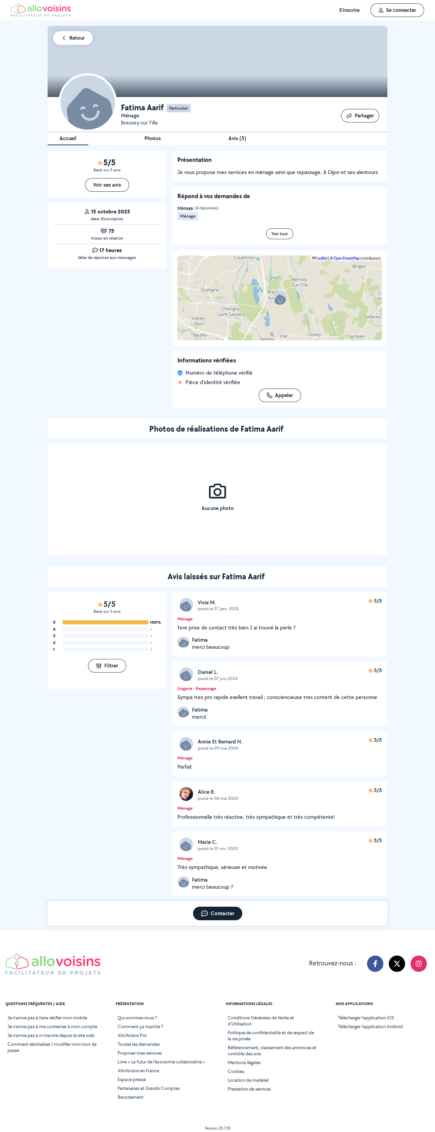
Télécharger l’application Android (370, 1026)
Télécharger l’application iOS (366, 1018)
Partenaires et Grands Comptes (149, 1088)
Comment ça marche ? (140, 1026)
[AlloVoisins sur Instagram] (419, 964)
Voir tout (280, 234)
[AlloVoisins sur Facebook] (375, 964)
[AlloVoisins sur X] (397, 964)
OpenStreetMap (347, 258)
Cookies (236, 1071)
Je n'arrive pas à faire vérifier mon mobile (47, 1018)
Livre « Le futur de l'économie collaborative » (161, 1062)
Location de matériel (248, 1080)
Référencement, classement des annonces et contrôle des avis (272, 1050)
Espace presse (132, 1079)
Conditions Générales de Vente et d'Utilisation (261, 1021)
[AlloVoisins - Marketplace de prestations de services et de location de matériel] (41, 14)
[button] (279, 298)
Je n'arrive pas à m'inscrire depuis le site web (50, 1035)
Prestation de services (249, 1089)
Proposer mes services (140, 1053)
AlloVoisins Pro (132, 1035)
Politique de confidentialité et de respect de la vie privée (271, 1036)
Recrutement (130, 1097)
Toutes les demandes (139, 1044)
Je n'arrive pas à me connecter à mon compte (52, 1026)
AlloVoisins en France (138, 1071)
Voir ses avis (107, 184)
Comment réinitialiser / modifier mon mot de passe (52, 1047)
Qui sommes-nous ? (137, 1018)
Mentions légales (244, 1062)
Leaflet (322, 258)
